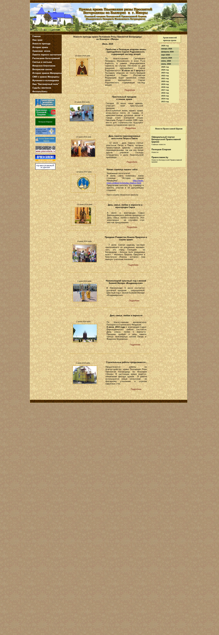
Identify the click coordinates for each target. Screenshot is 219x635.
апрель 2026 (166, 58)
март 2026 (165, 55)
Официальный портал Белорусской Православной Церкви (166, 139)
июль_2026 (166, 64)
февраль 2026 (167, 52)
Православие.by (160, 157)
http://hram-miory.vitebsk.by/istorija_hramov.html (125, 181)
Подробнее (135, 344)
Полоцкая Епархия (161, 149)
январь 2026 (166, 49)
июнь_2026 (166, 61)
